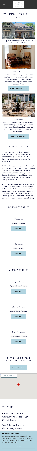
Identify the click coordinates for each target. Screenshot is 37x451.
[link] (18, 4)
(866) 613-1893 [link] (16, 428)
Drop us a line (18, 367)
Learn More (18, 228)
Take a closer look (18, 89)
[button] (4, 4)
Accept (18, 447)
